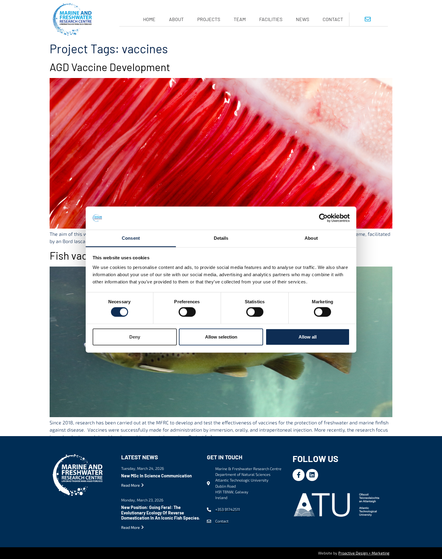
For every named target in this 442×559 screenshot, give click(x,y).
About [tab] (311, 238)
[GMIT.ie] (338, 504)
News (302, 19)
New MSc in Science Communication (156, 475)
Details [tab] (221, 238)
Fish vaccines (81, 255)
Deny (134, 336)
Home (149, 19)
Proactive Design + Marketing (363, 553)
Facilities (270, 19)
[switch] (187, 312)
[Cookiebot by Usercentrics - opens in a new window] (323, 218)
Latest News (139, 457)
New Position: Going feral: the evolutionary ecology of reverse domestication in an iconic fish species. (160, 512)
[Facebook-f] (299, 475)
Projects (208, 19)
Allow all (308, 336)
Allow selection (221, 336)
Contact (333, 19)
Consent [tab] (131, 238)
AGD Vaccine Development (110, 67)
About (176, 19)
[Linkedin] (312, 475)
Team (240, 19)
